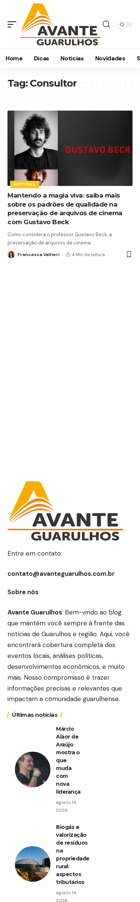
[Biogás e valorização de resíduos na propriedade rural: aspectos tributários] (32, 864)
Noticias (24, 184)
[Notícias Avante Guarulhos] (60, 24)
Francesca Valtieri (38, 255)
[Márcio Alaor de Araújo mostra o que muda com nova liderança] (32, 769)
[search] (106, 24)
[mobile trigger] (13, 24)
